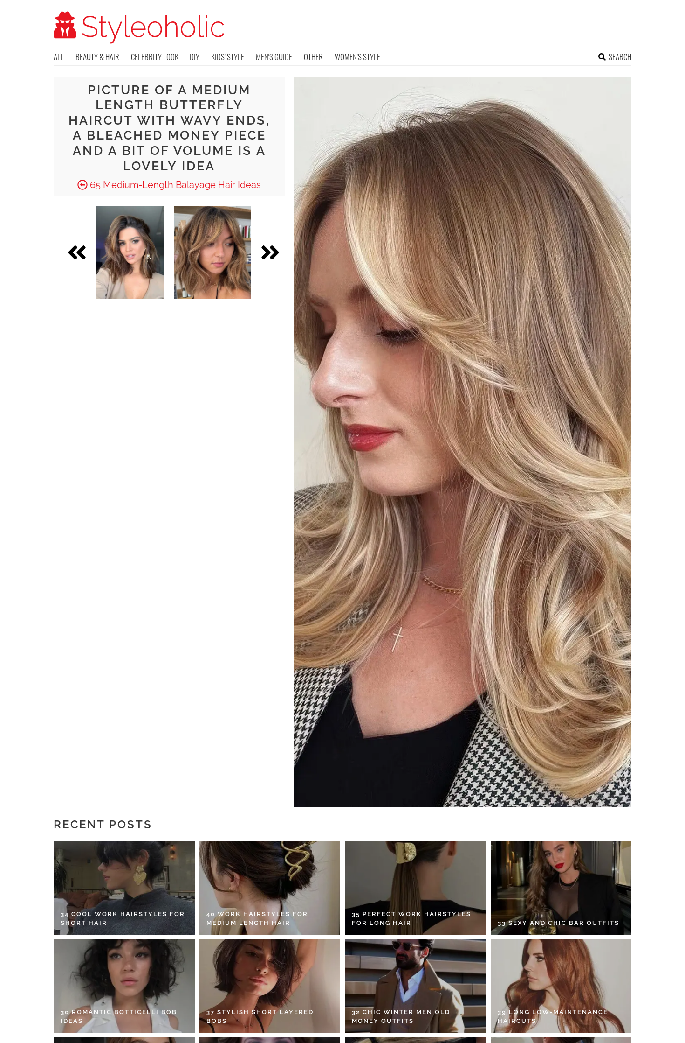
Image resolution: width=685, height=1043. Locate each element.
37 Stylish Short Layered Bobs (260, 1016)
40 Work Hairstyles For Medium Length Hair (257, 918)
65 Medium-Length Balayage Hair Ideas (174, 184)
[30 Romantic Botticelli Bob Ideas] (124, 986)
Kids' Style (227, 57)
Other (313, 57)
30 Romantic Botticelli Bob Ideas (119, 1016)
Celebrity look (154, 57)
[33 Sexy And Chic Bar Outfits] (561, 888)
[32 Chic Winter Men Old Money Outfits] (415, 986)
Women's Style (357, 57)
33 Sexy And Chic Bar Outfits (558, 922)
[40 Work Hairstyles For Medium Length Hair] (270, 888)
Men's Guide (274, 57)
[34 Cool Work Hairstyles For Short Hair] (124, 888)
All (59, 57)
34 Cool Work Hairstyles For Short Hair (123, 918)
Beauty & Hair (97, 57)
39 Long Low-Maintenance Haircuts (553, 1016)
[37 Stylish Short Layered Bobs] (270, 986)
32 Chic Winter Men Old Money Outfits (401, 1016)
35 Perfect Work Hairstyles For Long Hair (411, 918)
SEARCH (620, 57)
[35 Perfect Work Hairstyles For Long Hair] (415, 888)
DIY (194, 57)
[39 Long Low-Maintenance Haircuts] (561, 986)
